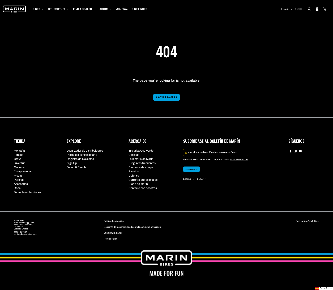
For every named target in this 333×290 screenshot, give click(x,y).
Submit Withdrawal (113, 233)
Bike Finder (139, 9)
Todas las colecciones (27, 192)
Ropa (17, 188)
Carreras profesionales (143, 179)
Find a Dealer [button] (82, 9)
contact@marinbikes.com (25, 234)
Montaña (19, 150)
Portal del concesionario (82, 154)
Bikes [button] (36, 9)
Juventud (19, 163)
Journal (122, 9)
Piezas (18, 175)
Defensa (134, 175)
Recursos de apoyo (141, 167)
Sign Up (72, 163)
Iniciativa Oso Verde (141, 150)
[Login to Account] (317, 9)
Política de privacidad (114, 221)
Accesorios (21, 183)
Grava (18, 158)
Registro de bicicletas (80, 158)
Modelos (19, 167)
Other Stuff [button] (57, 9)
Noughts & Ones (311, 221)
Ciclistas (134, 154)
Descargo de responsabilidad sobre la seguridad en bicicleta (132, 227)
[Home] (14, 9)
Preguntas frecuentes (142, 163)
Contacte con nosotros (143, 188)
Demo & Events (76, 167)
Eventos (134, 171)
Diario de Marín (138, 183)
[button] (325, 9)
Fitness (18, 154)
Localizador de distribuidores (85, 150)
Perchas (19, 179)
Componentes (23, 171)
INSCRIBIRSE (190, 169)
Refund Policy (110, 239)
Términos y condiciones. (239, 159)
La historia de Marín (141, 158)
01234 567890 (20, 232)
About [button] (104, 9)
